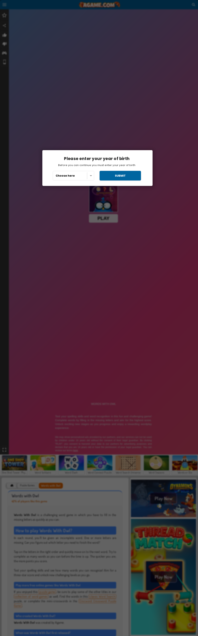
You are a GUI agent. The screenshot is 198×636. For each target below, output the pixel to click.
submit (120, 176)
